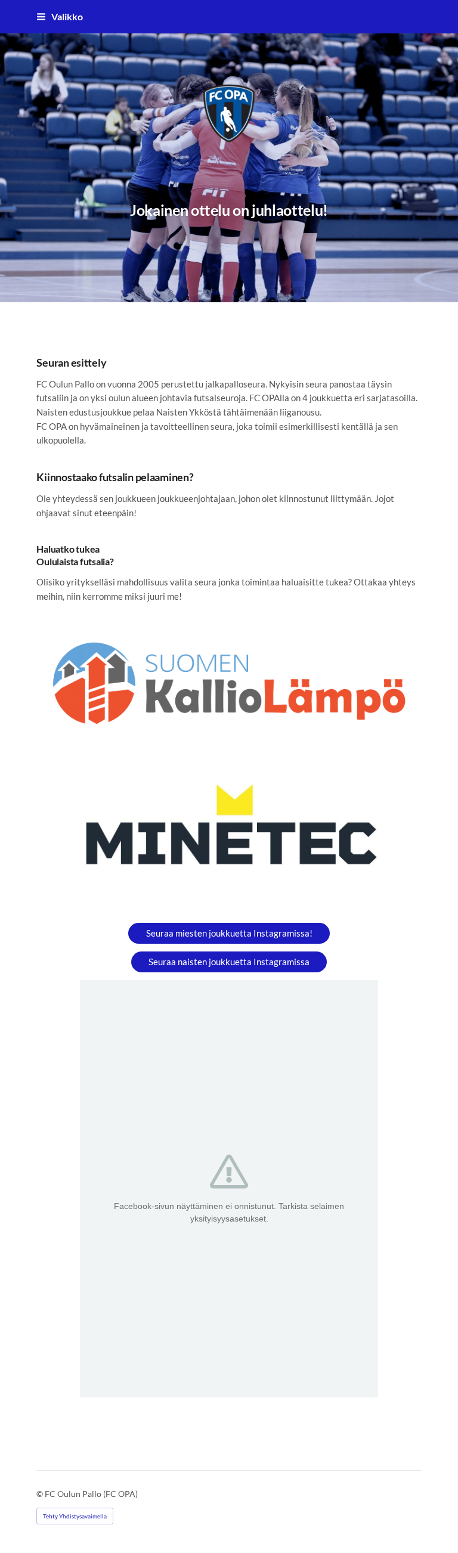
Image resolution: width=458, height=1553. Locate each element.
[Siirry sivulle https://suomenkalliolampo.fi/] (228, 684)
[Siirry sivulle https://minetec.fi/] (228, 831)
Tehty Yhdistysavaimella (75, 1516)
